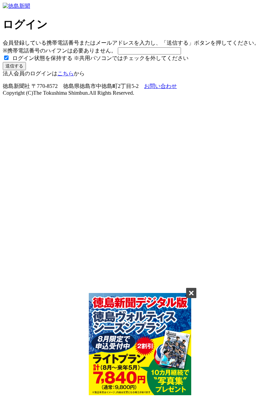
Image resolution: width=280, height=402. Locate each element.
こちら (65, 73)
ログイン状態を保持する (42, 58)
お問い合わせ (160, 86)
